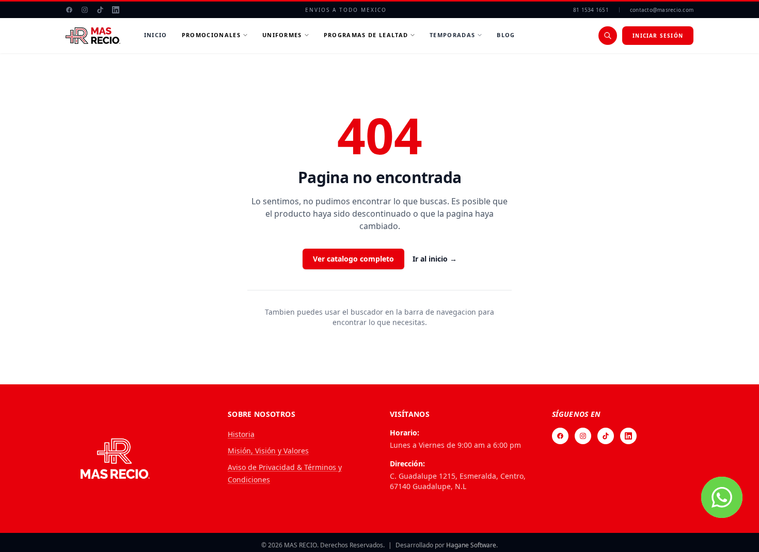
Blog (506, 35)
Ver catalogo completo (353, 259)
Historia (241, 434)
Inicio (155, 35)
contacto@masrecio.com (661, 9)
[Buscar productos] (607, 35)
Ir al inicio (435, 259)
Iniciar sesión (657, 35)
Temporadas (452, 35)
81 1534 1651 (591, 9)
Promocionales (211, 35)
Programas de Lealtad (366, 35)
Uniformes (282, 35)
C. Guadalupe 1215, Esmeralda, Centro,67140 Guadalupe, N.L (458, 481)
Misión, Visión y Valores (268, 451)
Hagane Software (471, 545)
